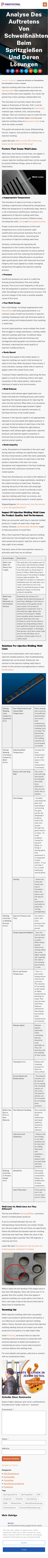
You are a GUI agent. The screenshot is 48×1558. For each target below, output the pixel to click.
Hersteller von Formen (10, 1465)
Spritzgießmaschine (36, 221)
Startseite (4, 80)
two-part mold (32, 121)
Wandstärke (7, 311)
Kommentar (8, 1409)
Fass (41, 971)
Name (5, 1439)
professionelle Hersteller (28, 527)
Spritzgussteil (8, 90)
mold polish (39, 108)
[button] (45, 4)
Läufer (22, 221)
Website (5, 1448)
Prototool (11, 1335)
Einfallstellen (7, 670)
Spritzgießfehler (27, 1213)
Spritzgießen (12, 80)
